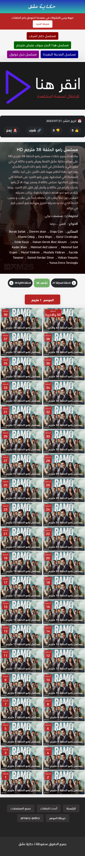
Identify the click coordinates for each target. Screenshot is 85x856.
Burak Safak (17, 231)
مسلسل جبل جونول (23, 54)
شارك (35, 130)
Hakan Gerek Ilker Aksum (50, 242)
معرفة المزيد (42, 24)
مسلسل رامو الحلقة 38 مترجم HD (47, 149)
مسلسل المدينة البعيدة (59, 54)
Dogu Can (56, 231)
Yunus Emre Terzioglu (63, 262)
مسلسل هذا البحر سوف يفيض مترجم (42, 45)
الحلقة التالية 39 (21, 283)
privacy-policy (30, 818)
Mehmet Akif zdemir (44, 247)
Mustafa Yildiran (54, 252)
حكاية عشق (26, 844)
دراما (52, 223)
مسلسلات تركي (54, 216)
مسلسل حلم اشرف (42, 36)
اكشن (62, 223)
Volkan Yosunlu (68, 257)
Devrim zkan (37, 231)
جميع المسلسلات (21, 808)
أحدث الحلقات (48, 808)
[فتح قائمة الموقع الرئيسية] (81, 2)
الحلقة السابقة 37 (63, 283)
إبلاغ (11, 130)
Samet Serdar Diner (40, 257)
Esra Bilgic (45, 236)
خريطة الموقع (57, 818)
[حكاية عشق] (42, 6)
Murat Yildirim (30, 252)
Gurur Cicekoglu (67, 236)
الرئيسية (71, 808)
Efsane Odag (26, 236)
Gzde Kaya (21, 242)
